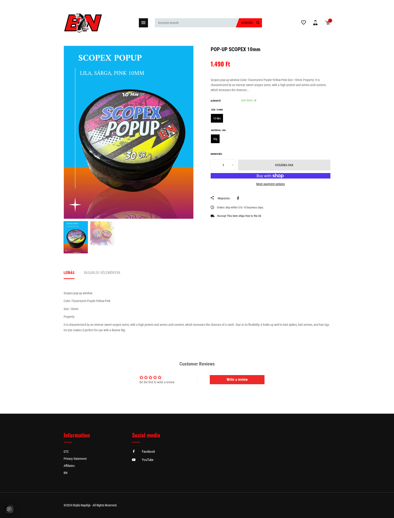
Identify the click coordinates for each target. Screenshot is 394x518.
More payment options (270, 184)
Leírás (69, 273)
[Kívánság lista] (303, 23)
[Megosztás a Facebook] (239, 198)
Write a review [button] (237, 379)
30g (215, 139)
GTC (66, 451)
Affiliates (69, 466)
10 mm (217, 118)
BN (65, 473)
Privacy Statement (75, 458)
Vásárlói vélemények (102, 273)
